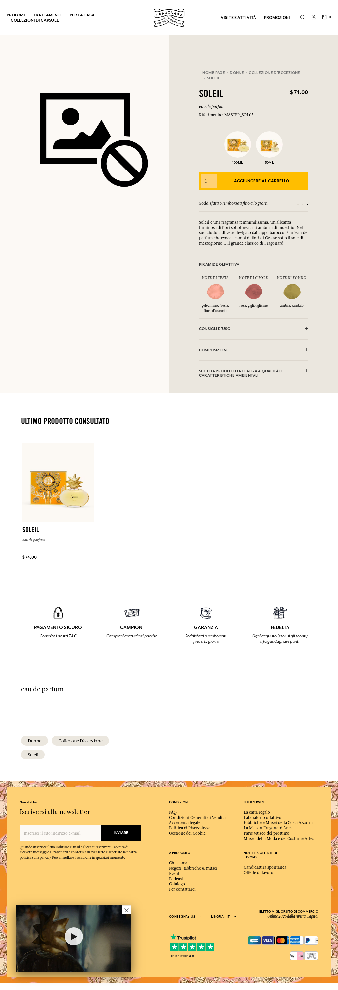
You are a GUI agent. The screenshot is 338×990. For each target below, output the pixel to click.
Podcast (176, 879)
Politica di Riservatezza (189, 828)
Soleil (33, 754)
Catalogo (177, 884)
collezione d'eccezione (80, 740)
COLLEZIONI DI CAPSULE (35, 20)
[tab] (253, 264)
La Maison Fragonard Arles (268, 828)
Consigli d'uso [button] (214, 329)
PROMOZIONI (277, 17)
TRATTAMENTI (47, 15)
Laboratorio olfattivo (262, 817)
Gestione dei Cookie (187, 833)
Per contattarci (182, 889)
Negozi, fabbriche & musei (193, 868)
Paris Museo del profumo (266, 833)
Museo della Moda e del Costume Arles (279, 838)
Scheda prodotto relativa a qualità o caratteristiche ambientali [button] (241, 373)
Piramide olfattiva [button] (219, 265)
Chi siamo (178, 863)
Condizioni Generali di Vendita (197, 817)
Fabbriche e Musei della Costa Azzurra (278, 822)
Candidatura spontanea (265, 867)
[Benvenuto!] (169, 17)
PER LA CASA (82, 15)
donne (34, 740)
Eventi (175, 873)
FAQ (173, 812)
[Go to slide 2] (302, 204)
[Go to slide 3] (307, 204)
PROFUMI (16, 15)
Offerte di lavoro (258, 872)
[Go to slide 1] (298, 204)
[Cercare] (302, 18)
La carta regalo (257, 812)
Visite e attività (238, 17)
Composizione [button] (214, 350)
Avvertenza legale (184, 822)
